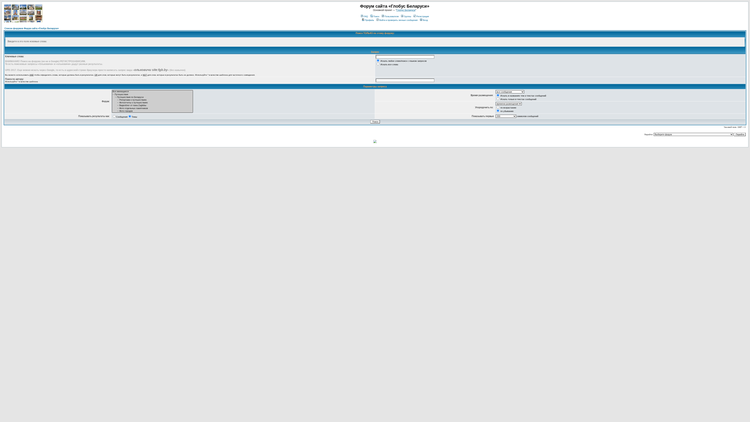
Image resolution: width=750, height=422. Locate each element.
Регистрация (422, 16)
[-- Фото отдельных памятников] (152, 108)
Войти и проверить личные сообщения (398, 20)
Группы (407, 16)
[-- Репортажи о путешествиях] (152, 100)
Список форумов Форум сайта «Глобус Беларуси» (31, 28)
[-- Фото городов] (152, 111)
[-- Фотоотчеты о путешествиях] (152, 102)
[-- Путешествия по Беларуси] (152, 97)
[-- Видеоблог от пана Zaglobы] (152, 105)
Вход (425, 20)
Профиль (369, 20)
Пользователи (392, 16)
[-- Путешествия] (152, 94)
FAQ (366, 16)
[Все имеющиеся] (152, 91)
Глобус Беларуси (405, 10)
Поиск (376, 16)
